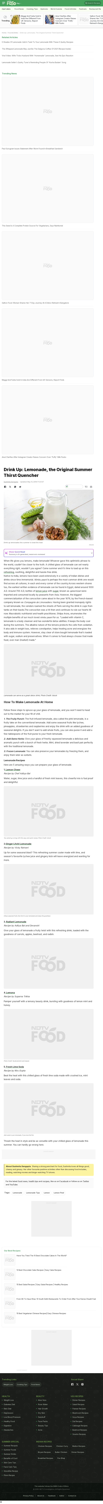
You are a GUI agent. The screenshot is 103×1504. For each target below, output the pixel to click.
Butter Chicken (61, 1452)
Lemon (47, 1193)
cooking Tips (32, 9)
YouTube (13, 1184)
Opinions (44, 9)
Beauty (40, 1396)
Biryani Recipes (44, 1452)
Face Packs (43, 1421)
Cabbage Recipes (80, 1426)
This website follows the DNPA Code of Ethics (51, 1486)
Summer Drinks (10, 1454)
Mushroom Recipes (80, 1413)
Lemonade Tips (33, 1193)
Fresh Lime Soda (15, 1067)
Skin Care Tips (10, 1463)
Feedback (52, 1496)
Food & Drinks (70, 9)
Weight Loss (8, 1384)
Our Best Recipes (12, 1250)
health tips (33, 1181)
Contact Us (72, 1496)
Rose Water (43, 1404)
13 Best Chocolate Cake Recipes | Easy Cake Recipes (39, 1270)
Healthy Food (9, 1421)
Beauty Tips (43, 1426)
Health (6, 1396)
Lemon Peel (59, 1193)
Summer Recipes (11, 1446)
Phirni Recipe (9, 1475)
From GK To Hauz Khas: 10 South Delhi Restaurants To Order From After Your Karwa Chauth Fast (56, 1299)
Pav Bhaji (61, 1458)
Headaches (8, 1430)
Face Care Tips (10, 1467)
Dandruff (41, 1417)
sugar (55, 591)
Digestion (8, 1426)
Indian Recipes (44, 1441)
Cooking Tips (22, 1384)
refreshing (9, 572)
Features (6, 9)
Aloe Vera (42, 1400)
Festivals (83, 9)
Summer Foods (10, 1450)
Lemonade (17, 1193)
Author (61, 1496)
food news (23, 1181)
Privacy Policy (28, 1496)
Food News (19, 9)
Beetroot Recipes (79, 1430)
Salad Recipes (78, 1404)
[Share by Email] (86, 487)
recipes (46, 1181)
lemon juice (41, 591)
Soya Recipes (78, 1417)
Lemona (10, 992)
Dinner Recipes (78, 1400)
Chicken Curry (62, 1446)
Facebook (64, 1181)
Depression (8, 1413)
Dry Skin (41, 1413)
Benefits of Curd (10, 1458)
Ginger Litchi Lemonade (18, 844)
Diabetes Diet (9, 1404)
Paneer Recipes (79, 1409)
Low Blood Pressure (12, 1417)
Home (4, 33)
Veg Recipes (77, 1396)
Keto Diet (7, 1409)
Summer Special (10, 1441)
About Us (40, 1496)
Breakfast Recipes (45, 1458)
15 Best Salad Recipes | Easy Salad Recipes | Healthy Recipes (42, 1284)
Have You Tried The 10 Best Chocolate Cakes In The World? (42, 1256)
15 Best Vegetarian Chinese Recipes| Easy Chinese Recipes (41, 1313)
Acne (40, 1430)
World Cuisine (56, 9)
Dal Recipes (77, 1421)
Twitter (86, 1181)
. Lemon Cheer (12, 769)
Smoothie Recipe (11, 1471)
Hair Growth (43, 1409)
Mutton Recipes (78, 1446)
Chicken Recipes (45, 1446)
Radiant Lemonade (16, 922)
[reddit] (20, 487)
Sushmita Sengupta (11, 482)
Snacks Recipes (79, 1434)
